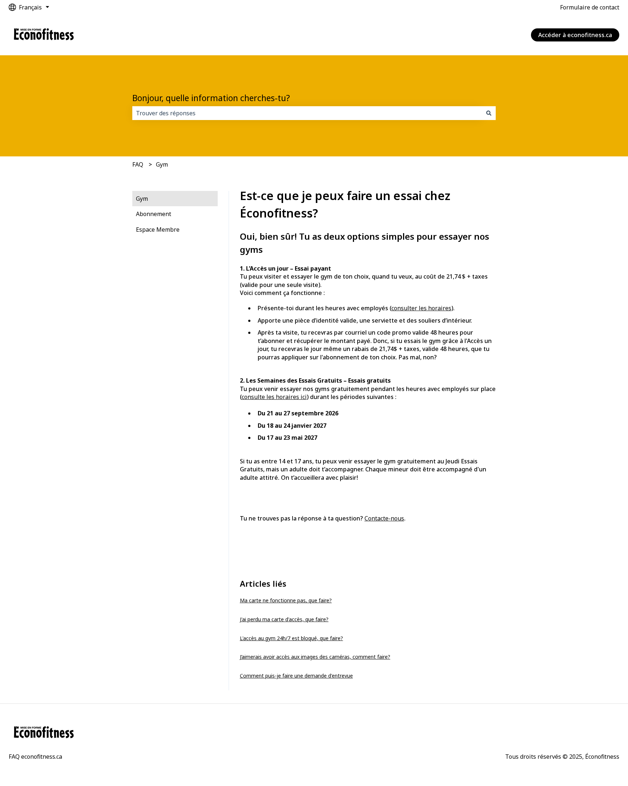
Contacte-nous (384, 518)
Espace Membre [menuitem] (158, 230)
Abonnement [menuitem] (153, 214)
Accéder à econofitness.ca (575, 35)
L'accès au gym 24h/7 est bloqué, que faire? (291, 638)
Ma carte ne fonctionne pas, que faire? (286, 600)
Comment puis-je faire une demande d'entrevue (296, 675)
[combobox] (307, 113)
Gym (162, 164)
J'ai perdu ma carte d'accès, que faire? (284, 619)
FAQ (137, 164)
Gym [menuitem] (142, 199)
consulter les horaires (421, 308)
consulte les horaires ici (274, 397)
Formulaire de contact (589, 7)
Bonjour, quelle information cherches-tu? (211, 98)
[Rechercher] (489, 113)
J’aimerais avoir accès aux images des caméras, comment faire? (315, 656)
